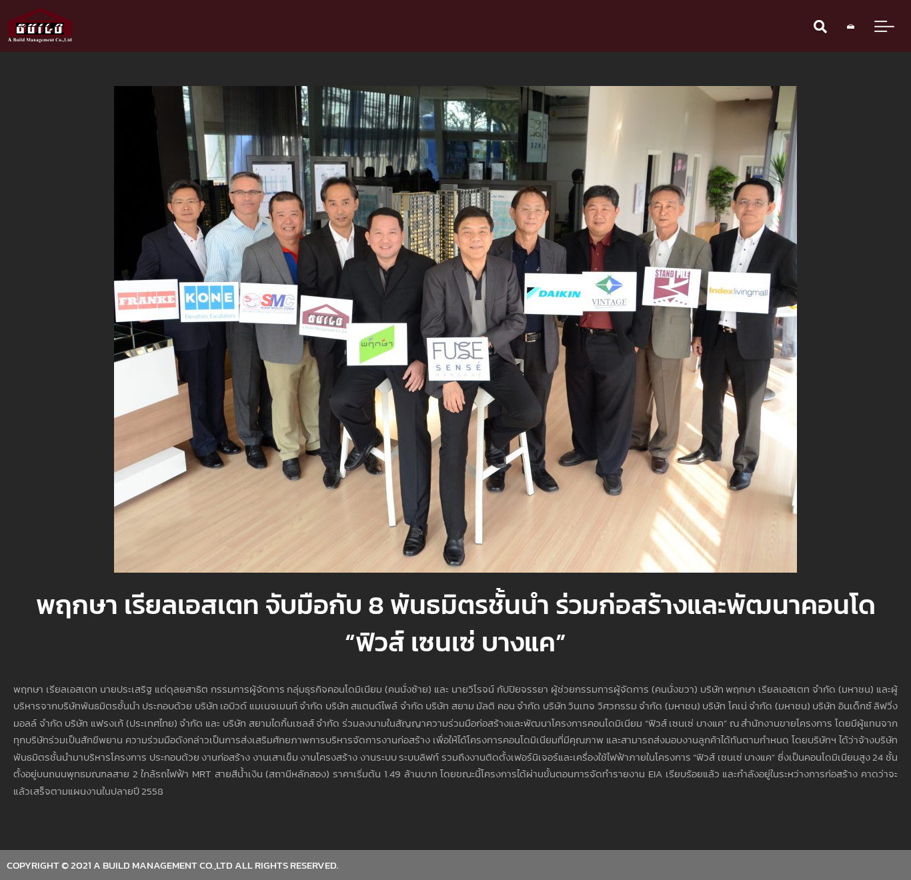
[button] (820, 26)
